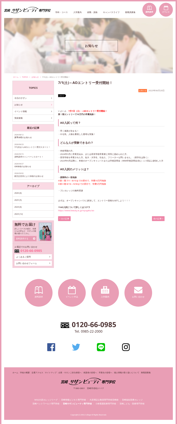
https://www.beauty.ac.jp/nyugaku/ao (76, 210)
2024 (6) (18, 207)
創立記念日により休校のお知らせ (28, 174)
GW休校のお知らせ (22, 165)
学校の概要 (25, 372)
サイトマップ (51, 372)
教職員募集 (130, 12)
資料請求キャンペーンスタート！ (28, 155)
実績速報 (18, 118)
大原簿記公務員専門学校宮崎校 (104, 400)
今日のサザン (20, 98)
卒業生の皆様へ (105, 372)
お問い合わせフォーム (26, 263)
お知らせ (35, 77)
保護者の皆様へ (90, 372)
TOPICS (25, 77)
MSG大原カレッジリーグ (46, 400)
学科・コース (61, 12)
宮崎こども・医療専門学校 (132, 403)
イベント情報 (20, 111)
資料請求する (22, 238)
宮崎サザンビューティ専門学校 (77, 403)
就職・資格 (92, 12)
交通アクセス (37, 372)
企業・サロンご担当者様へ (70, 372)
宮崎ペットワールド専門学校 (45, 403)
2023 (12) (18, 214)
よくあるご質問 (23, 256)
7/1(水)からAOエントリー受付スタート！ (32, 145)
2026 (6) (18, 193)
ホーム (16, 77)
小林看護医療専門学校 (105, 403)
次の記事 (65, 218)
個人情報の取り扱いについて (126, 372)
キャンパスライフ (111, 12)
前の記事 (157, 218)
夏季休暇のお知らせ (23, 136)
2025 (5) (18, 200)
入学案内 (77, 12)
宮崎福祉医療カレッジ (132, 400)
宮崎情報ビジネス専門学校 (73, 400)
